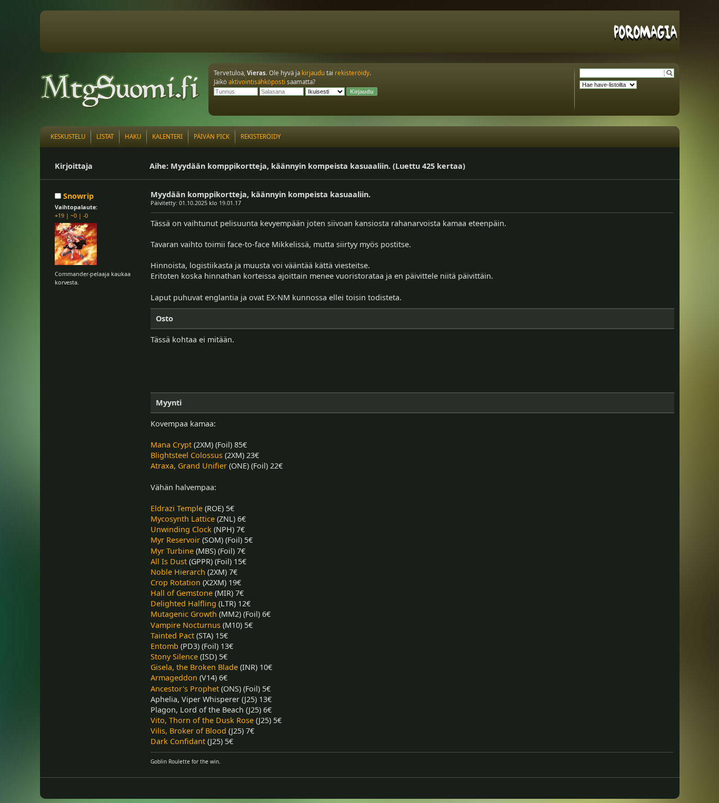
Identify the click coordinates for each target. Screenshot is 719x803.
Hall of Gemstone (182, 593)
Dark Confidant (178, 741)
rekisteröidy (352, 73)
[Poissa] (59, 196)
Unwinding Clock (181, 529)
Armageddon (174, 678)
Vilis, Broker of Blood (188, 731)
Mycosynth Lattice (183, 519)
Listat (105, 136)
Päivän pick (211, 136)
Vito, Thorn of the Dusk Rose (202, 720)
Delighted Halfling (183, 603)
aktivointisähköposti (256, 82)
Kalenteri (167, 136)
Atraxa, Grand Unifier (189, 466)
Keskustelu (68, 136)
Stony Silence (174, 657)
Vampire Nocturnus (186, 625)
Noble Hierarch (178, 572)
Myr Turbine (172, 551)
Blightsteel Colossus (187, 455)
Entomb (164, 646)
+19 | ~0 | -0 (71, 215)
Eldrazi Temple (177, 508)
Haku (133, 136)
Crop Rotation (176, 582)
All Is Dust (169, 561)
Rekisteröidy (261, 136)
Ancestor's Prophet (185, 689)
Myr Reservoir (175, 540)
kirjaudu (313, 73)
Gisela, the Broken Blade (194, 667)
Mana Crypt (171, 445)
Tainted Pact (172, 636)
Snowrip (78, 196)
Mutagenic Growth (184, 614)
